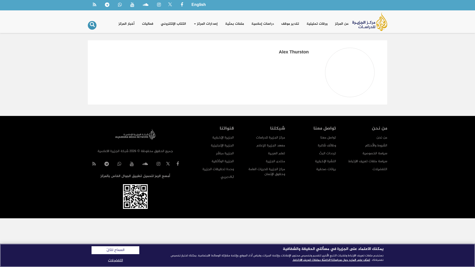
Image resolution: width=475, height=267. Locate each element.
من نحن (382, 137)
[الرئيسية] (369, 21)
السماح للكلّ (115, 250)
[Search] (92, 25)
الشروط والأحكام (376, 145)
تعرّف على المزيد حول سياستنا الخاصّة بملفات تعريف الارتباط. (331, 260)
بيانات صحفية (326, 169)
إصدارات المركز (207, 24)
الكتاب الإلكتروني (173, 24)
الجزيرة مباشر (225, 153)
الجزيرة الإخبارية (223, 137)
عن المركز (342, 24)
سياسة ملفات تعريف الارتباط (367, 161)
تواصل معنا (328, 137)
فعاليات (147, 24)
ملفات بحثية (234, 24)
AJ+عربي (227, 177)
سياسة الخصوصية (374, 153)
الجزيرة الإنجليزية (222, 145)
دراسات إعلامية (262, 24)
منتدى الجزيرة (275, 161)
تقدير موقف (290, 24)
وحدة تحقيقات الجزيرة (218, 169)
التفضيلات (380, 169)
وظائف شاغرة (327, 145)
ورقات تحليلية (317, 24)
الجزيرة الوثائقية (223, 161)
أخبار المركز (127, 24)
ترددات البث (327, 153)
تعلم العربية (276, 153)
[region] (237, 255)
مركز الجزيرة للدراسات (270, 137)
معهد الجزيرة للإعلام (271, 145)
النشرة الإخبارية (325, 161)
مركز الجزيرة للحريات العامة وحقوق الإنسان (266, 171)
